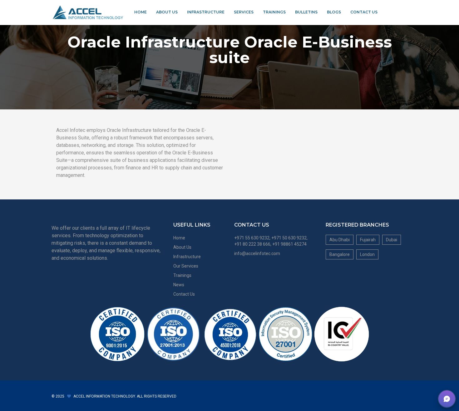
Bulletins (306, 12)
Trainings (274, 12)
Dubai (391, 239)
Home (140, 12)
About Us (167, 12)
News (178, 284)
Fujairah (368, 239)
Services (244, 12)
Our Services (185, 265)
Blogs (334, 12)
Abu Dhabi (339, 239)
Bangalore (339, 254)
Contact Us (364, 12)
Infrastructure (206, 12)
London (367, 254)
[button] (447, 399)
